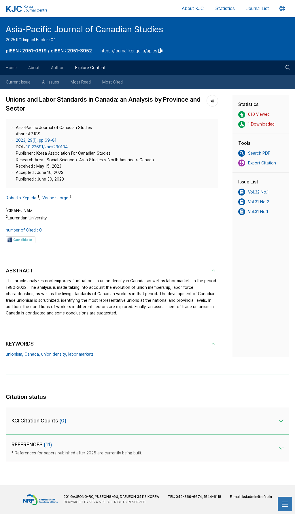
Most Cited (112, 82)
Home (11, 67)
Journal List (257, 8)
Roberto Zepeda (21, 198)
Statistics (225, 8)
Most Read (81, 82)
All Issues (50, 82)
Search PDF (259, 153)
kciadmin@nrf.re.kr (257, 497)
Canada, (32, 354)
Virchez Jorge (55, 198)
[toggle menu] (285, 504)
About (33, 67)
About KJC (193, 8)
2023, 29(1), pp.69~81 (36, 140)
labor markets (81, 354)
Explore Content (90, 67)
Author (57, 67)
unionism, (14, 354)
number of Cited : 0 (24, 230)
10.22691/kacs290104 (47, 147)
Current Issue (18, 82)
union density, (54, 354)
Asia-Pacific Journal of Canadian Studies (84, 29)
